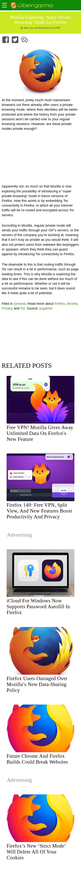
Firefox (60, 304)
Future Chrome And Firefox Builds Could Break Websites (37, 759)
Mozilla (72, 304)
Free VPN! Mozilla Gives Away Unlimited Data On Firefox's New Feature (40, 433)
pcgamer (46, 308)
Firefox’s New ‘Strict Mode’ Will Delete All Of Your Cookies (36, 851)
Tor (22, 308)
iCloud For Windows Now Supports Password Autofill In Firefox (38, 606)
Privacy (7, 308)
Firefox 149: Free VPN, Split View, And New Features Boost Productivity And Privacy (39, 511)
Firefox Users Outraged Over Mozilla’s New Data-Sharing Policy (37, 684)
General (20, 304)
